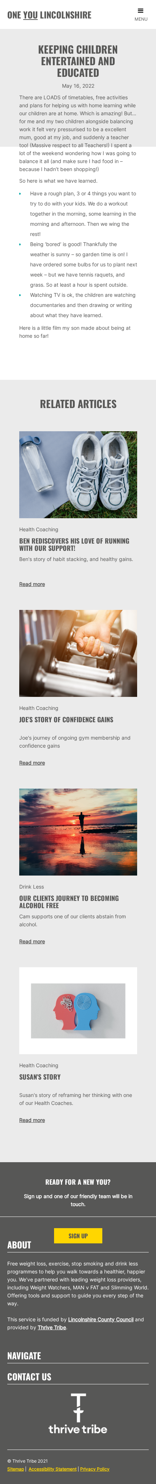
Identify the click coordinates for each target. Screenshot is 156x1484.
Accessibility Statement (53, 1469)
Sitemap (15, 1469)
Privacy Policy (95, 1469)
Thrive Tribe (52, 1327)
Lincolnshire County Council (101, 1319)
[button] (143, 16)
